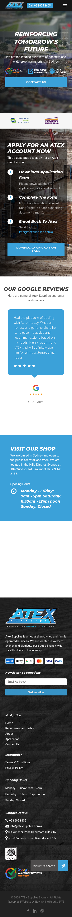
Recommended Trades (19, 728)
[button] (63, 865)
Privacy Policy (14, 767)
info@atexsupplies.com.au (36, 232)
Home (9, 723)
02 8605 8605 (17, 820)
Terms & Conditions (18, 762)
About (9, 733)
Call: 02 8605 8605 (40, 5)
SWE (61, 901)
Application (12, 739)
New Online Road (45, 901)
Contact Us (12, 744)
